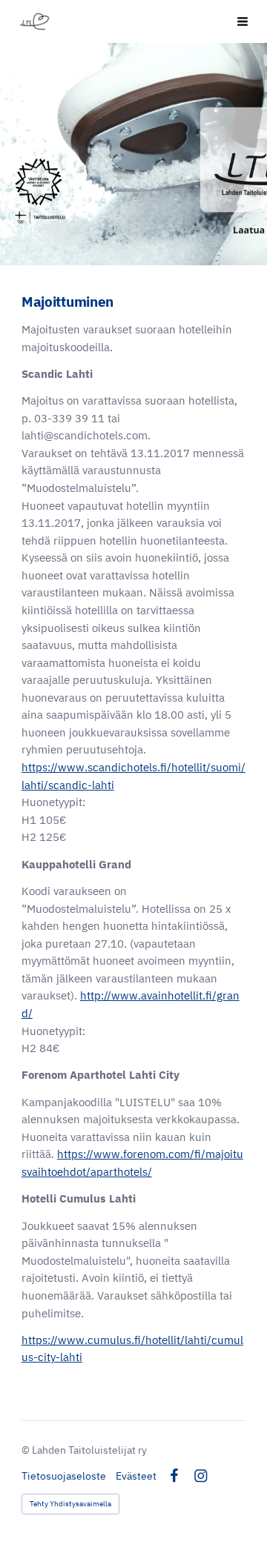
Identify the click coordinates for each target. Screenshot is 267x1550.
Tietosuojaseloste (64, 1476)
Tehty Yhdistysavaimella (70, 1504)
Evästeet (136, 1476)
